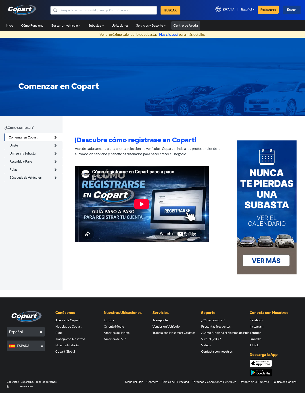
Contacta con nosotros (217, 351)
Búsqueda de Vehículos (26, 177)
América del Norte (117, 332)
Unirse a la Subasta (23, 153)
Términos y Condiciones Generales (214, 382)
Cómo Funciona (32, 25)
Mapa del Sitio (134, 382)
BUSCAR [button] (170, 10)
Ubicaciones (120, 25)
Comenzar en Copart (23, 137)
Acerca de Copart (67, 320)
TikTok (254, 345)
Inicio (9, 25)
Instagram (256, 326)
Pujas (13, 169)
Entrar (291, 9)
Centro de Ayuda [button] (185, 25)
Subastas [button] (95, 25)
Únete (14, 145)
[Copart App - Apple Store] (261, 363)
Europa (109, 320)
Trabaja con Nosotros (70, 339)
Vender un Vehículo (166, 326)
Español (246, 9)
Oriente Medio (114, 326)
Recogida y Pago (21, 161)
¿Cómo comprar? (213, 320)
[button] (55, 10)
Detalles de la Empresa (254, 382)
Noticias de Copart (68, 326)
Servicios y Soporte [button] (150, 25)
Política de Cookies (284, 382)
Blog (58, 332)
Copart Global (65, 351)
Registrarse (268, 9)
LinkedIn (255, 339)
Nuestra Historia (67, 345)
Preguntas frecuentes (216, 326)
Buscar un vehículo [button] (65, 25)
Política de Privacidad (175, 382)
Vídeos (206, 345)
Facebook (256, 320)
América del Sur (115, 339)
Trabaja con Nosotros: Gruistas (173, 332)
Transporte (160, 320)
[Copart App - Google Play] (261, 372)
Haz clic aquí (168, 34)
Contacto (152, 382)
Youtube (255, 332)
